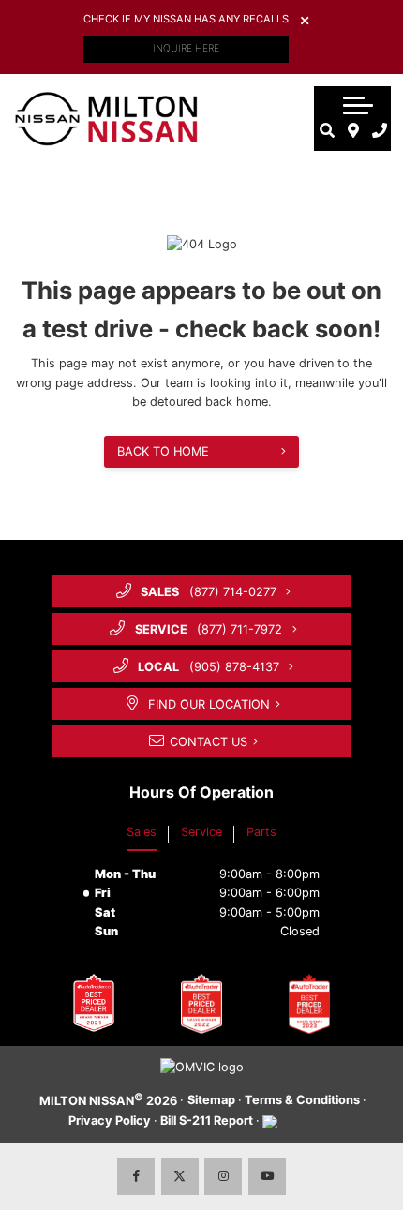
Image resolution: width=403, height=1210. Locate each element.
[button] (358, 105)
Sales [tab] (142, 832)
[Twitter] (180, 1176)
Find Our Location (209, 704)
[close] (305, 19)
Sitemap (211, 1100)
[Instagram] (223, 1176)
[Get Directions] (353, 129)
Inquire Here (186, 48)
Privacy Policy (109, 1120)
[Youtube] (267, 1176)
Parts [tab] (261, 832)
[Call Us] (380, 129)
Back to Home (163, 451)
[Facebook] (136, 1176)
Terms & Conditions (302, 1100)
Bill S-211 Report (206, 1120)
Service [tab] (201, 832)
